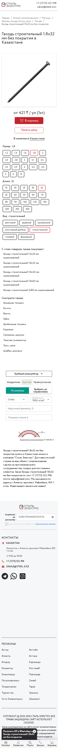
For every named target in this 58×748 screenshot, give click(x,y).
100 (25, 202)
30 (33, 187)
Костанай (34, 668)
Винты (6, 313)
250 (17, 209)
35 (6, 195)
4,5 (42, 167)
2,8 (16, 160)
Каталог (6, 745)
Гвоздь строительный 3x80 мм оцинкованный (28, 290)
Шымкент (34, 699)
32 (42, 187)
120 (35, 202)
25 (24, 187)
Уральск (33, 693)
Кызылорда (8, 674)
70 (42, 195)
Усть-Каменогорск (12, 699)
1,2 (6, 153)
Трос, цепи (9, 345)
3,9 (15, 167)
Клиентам (18, 745)
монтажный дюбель (15, 229)
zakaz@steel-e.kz (46, 7)
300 (27, 209)
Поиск (30, 745)
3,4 (42, 160)
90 (15, 202)
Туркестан (8, 693)
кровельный (44, 222)
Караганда (34, 662)
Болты (7, 308)
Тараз (32, 687)
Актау (5, 650)
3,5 (6, 167)
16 (6, 187)
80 (6, 202)
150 (45, 202)
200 (7, 209)
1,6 (25, 153)
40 (15, 195)
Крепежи (8, 329)
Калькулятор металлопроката (32, 440)
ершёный (26, 222)
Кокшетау (7, 668)
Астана (33, 656)
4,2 (33, 167)
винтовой (10, 222)
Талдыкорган (9, 687)
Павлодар (34, 674)
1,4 (15, 153)
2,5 (6, 160)
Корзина (52, 745)
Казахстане (37, 138)
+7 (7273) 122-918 (46, 3)
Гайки (6, 319)
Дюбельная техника (14, 324)
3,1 (33, 160)
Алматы (6, 656)
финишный (26, 237)
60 (33, 195)
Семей (32, 680)
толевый (9, 237)
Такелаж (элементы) (14, 340)
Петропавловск (10, 680)
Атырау (6, 662)
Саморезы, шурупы (13, 335)
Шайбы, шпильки (12, 351)
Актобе (33, 650)
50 (24, 195)
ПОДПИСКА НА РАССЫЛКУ (10, 517)
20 (15, 187)
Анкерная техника (13, 303)
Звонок (40, 745)
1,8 (34, 153)
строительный (40, 229)
